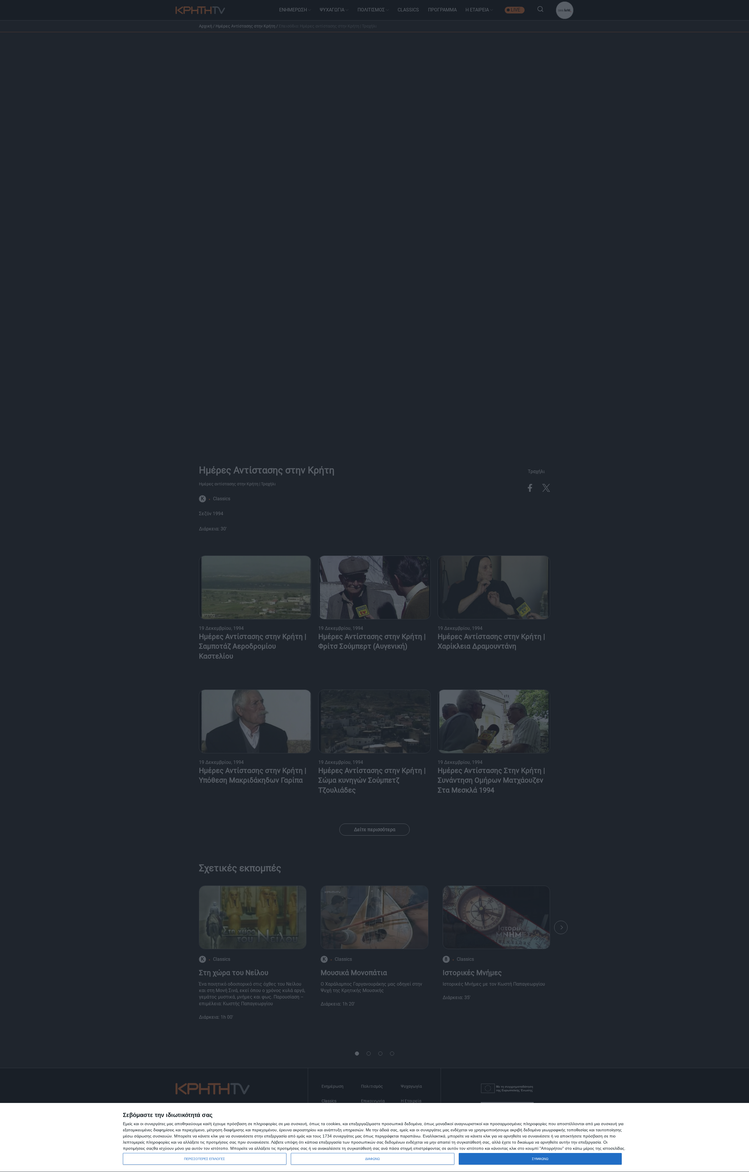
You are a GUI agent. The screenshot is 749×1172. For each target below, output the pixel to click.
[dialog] (374, 1137)
